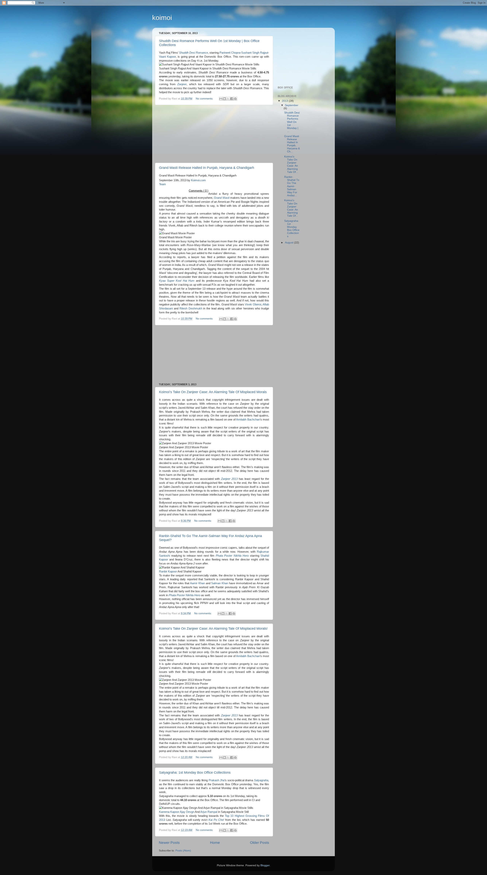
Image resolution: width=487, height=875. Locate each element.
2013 (285, 100)
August (289, 242)
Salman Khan (219, 583)
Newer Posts (169, 843)
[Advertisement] (214, 134)
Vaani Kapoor (167, 56)
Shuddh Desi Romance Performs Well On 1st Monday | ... (292, 122)
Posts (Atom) (183, 850)
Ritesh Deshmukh (190, 308)
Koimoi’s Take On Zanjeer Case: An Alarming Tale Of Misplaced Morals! (213, 628)
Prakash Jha (217, 780)
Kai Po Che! (216, 819)
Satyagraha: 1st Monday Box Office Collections (195, 772)
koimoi (162, 17)
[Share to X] (228, 99)
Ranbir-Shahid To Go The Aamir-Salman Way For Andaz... (291, 186)
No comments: (205, 98)
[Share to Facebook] (232, 99)
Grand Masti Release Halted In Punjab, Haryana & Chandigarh (206, 168)
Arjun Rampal (208, 811)
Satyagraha (261, 780)
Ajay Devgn (187, 811)
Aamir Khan (197, 583)
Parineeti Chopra (230, 52)
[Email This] (221, 99)
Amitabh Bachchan (248, 419)
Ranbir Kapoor (168, 571)
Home (215, 843)
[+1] (183, 190)
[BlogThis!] (224, 99)
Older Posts (259, 843)
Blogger (265, 865)
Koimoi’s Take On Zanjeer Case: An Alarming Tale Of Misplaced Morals (213, 392)
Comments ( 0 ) (198, 190)
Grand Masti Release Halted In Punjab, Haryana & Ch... (292, 144)
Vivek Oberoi (253, 304)
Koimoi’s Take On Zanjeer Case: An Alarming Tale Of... (291, 164)
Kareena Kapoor (169, 811)
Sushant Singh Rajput (254, 52)
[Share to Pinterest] (235, 99)
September (291, 105)
